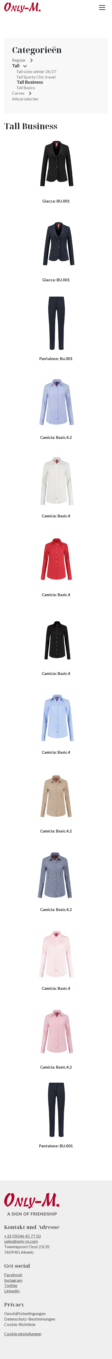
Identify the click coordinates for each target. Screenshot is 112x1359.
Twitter (11, 1285)
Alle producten (25, 98)
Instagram (13, 1280)
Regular (19, 59)
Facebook (13, 1274)
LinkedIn (12, 1290)
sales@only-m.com (21, 1241)
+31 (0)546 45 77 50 (22, 1235)
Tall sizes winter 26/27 (36, 71)
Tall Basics (25, 87)
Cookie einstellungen (22, 1333)
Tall (16, 65)
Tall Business (30, 82)
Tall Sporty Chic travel (35, 76)
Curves (18, 92)
